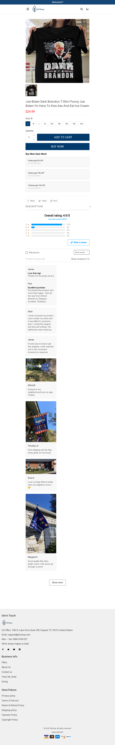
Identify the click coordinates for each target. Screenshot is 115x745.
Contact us (7, 672)
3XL (59, 124)
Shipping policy (9, 710)
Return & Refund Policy (13, 705)
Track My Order (9, 676)
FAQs (4, 662)
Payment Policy (9, 715)
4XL (66, 124)
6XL (81, 124)
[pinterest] (20, 649)
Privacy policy (8, 695)
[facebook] (4, 649)
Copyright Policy (10, 719)
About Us (6, 667)
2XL (51, 124)
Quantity (30, 131)
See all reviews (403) (57, 219)
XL (45, 124)
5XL (74, 124)
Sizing (5, 681)
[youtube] (15, 649)
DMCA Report (57, 732)
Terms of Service (10, 700)
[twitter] (9, 649)
